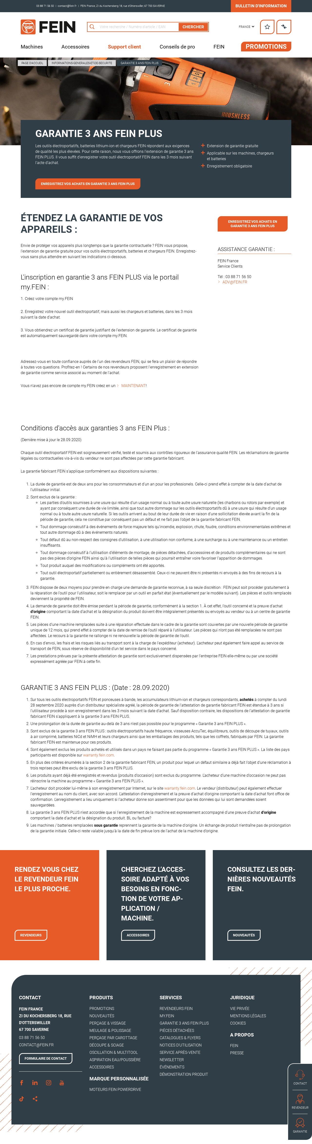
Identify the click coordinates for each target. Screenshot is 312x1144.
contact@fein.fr (67, 6)
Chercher (193, 26)
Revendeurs (31, 935)
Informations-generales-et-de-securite (82, 63)
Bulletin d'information (261, 5)
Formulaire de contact (46, 1058)
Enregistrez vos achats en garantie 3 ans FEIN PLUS (88, 184)
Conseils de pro (177, 47)
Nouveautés (244, 935)
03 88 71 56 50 (45, 6)
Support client (124, 47)
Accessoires (75, 47)
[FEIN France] (48, 26)
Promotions (266, 46)
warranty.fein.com (98, 755)
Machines (32, 47)
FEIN (219, 47)
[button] (246, 27)
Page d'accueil (32, 63)
